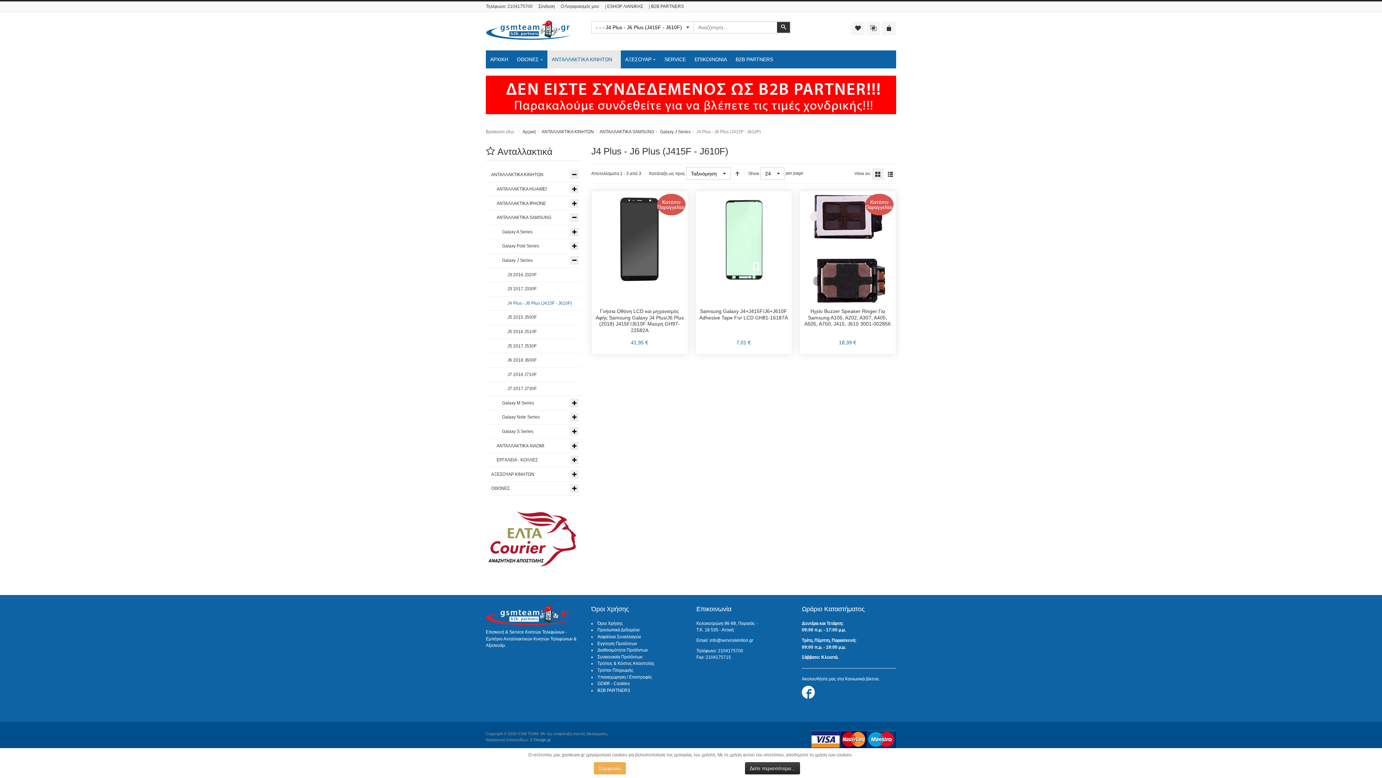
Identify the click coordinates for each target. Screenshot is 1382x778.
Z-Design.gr (540, 740)
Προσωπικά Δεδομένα (618, 629)
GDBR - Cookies (613, 683)
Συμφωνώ (610, 768)
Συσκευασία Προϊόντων (619, 656)
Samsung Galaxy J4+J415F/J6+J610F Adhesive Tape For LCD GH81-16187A (743, 314)
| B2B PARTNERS (666, 6)
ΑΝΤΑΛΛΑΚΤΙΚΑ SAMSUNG (627, 131)
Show (753, 173)
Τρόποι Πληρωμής (615, 670)
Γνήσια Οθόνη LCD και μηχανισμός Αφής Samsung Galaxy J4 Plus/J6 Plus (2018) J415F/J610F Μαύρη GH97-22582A (640, 320)
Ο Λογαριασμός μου (580, 6)
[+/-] (737, 173)
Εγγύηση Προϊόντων (617, 643)
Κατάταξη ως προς (667, 173)
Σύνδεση (546, 6)
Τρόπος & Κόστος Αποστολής (626, 663)
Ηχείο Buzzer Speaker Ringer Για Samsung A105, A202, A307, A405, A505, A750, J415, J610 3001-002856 (847, 317)
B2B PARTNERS (613, 690)
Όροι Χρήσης (610, 623)
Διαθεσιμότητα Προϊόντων (622, 650)
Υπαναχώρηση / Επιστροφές (624, 677)
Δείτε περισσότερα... (772, 768)
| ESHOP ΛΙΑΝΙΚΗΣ (624, 6)
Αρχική (529, 131)
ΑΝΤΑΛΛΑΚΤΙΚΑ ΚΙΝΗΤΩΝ (568, 131)
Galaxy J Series (675, 131)
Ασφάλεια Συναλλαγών (619, 636)
